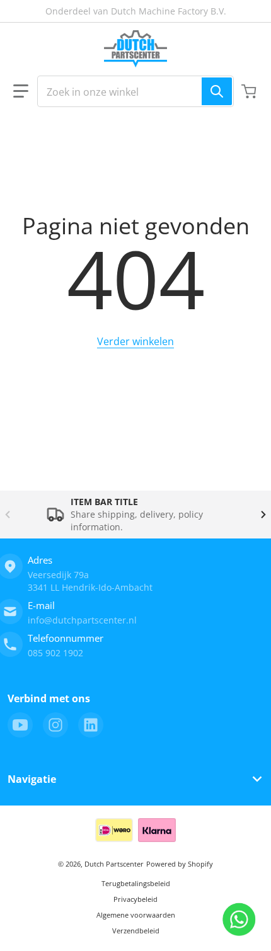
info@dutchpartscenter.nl (82, 620)
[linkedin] (90, 724)
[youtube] (20, 724)
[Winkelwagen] (250, 91)
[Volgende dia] (263, 514)
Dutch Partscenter (114, 863)
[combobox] (135, 91)
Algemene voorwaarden (135, 915)
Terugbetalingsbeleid (135, 883)
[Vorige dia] (7, 514)
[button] (21, 91)
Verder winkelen (135, 341)
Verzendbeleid (135, 930)
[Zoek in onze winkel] (217, 91)
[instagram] (55, 724)
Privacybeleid (135, 899)
